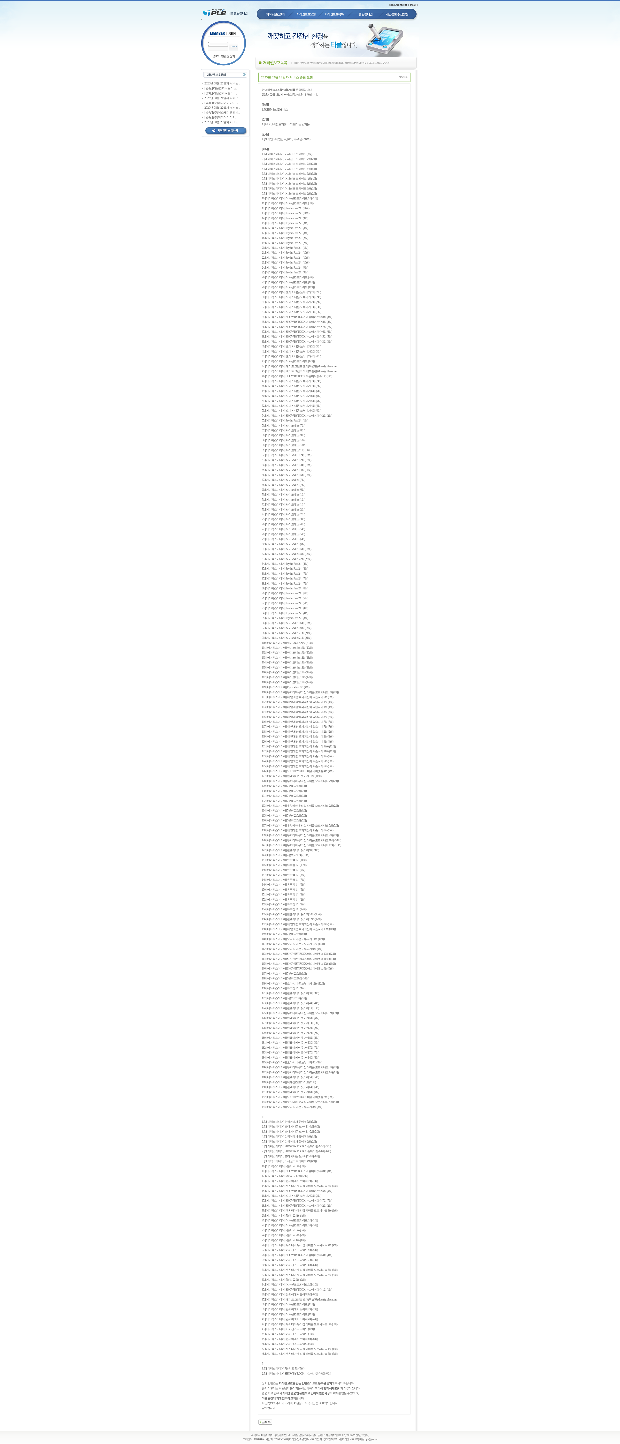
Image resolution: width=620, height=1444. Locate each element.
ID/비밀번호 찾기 (225, 56)
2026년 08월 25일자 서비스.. (222, 83)
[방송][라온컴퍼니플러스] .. (222, 88)
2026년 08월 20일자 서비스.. (222, 122)
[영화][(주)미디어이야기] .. (221, 103)
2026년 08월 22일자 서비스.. (222, 107)
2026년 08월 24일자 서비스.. (222, 98)
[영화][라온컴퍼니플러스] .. (222, 93)
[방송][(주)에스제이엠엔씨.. (222, 112)
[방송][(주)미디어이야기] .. (221, 117)
